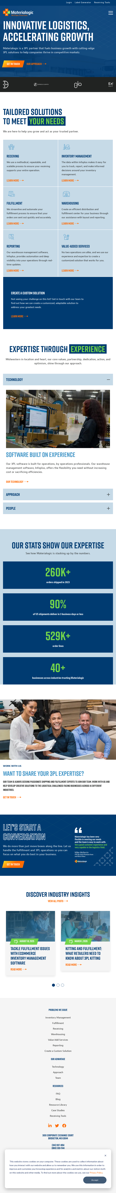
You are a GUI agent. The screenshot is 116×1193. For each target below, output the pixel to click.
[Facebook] (64, 1126)
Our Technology (15, 481)
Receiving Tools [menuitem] (102, 3)
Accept (94, 1180)
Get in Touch (13, 64)
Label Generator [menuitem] (83, 3)
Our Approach (34, 64)
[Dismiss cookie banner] (105, 1156)
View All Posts (55, 901)
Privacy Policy (96, 1172)
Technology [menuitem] (58, 1066)
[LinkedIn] (50, 1126)
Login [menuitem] (69, 3)
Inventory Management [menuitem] (58, 1017)
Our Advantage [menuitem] (58, 1059)
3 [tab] (62, 985)
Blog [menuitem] (58, 1099)
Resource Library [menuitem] (58, 1104)
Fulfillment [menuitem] (58, 1023)
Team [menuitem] (58, 1077)
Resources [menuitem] (58, 1086)
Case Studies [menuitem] (58, 1110)
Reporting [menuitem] (58, 1045)
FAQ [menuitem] (58, 1093)
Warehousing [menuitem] (58, 1034)
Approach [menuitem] (58, 1072)
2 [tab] (58, 985)
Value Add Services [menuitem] (58, 1039)
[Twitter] (57, 1126)
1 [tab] (53, 985)
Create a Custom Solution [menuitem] (58, 1051)
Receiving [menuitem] (58, 1028)
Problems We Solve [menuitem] (58, 1009)
